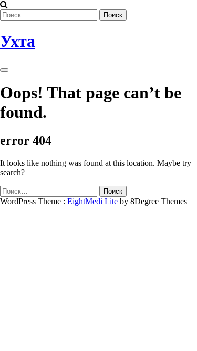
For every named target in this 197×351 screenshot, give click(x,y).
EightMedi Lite (93, 201)
